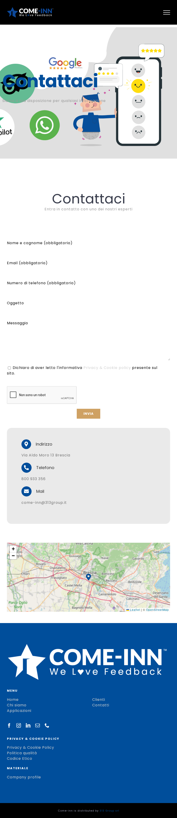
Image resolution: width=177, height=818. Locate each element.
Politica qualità (22, 753)
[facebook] (9, 725)
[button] (88, 577)
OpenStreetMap (157, 610)
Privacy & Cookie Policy (30, 747)
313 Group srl (109, 810)
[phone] (47, 725)
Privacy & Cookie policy (107, 367)
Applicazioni (19, 710)
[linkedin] (28, 725)
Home (13, 699)
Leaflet (134, 610)
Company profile (24, 777)
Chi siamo (17, 705)
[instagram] (18, 725)
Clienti (98, 699)
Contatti (100, 705)
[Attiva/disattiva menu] (166, 12)
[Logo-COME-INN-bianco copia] (87, 645)
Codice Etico (19, 758)
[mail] (37, 725)
